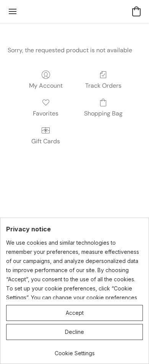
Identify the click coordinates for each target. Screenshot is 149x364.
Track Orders (103, 86)
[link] (74, 350)
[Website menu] (12, 11)
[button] (136, 11)
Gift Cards (45, 141)
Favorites (45, 113)
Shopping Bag (103, 113)
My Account (46, 86)
